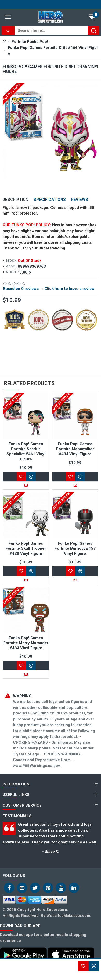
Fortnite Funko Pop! (30, 41)
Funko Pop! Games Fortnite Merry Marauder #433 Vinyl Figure (25, 643)
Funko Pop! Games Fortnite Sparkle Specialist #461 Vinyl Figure (25, 451)
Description (15, 199)
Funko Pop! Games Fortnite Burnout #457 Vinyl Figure (75, 548)
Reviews (79, 199)
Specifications (50, 199)
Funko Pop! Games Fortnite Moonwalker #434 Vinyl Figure (75, 448)
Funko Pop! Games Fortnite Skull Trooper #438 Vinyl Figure (25, 548)
